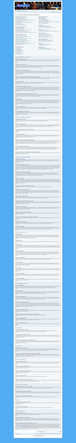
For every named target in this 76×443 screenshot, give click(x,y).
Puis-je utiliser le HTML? (18, 48)
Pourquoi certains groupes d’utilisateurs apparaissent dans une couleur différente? (48, 21)
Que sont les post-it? (18, 52)
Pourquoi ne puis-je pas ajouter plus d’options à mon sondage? (23, 38)
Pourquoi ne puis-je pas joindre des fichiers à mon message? (23, 40)
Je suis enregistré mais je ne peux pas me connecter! (22, 21)
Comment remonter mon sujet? (19, 44)
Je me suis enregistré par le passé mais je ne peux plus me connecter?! (24, 22)
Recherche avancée (58, 8)
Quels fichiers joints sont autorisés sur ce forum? (44, 44)
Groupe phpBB (43, 413)
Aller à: (37, 431)
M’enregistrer (55, 12)
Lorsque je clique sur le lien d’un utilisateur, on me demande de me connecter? (25, 32)
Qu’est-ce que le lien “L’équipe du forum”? (43, 23)
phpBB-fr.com (40, 436)
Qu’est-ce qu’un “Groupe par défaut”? (43, 22)
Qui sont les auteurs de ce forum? (42, 47)
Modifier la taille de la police (60, 10)
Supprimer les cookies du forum (44, 433)
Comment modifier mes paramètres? (19, 27)
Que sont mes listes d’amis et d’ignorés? (43, 30)
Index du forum (18, 433)
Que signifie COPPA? (18, 23)
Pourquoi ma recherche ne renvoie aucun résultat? (44, 34)
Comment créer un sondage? (19, 37)
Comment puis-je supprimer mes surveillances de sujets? (45, 41)
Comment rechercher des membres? (43, 36)
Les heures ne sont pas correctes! (19, 28)
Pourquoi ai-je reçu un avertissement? (20, 41)
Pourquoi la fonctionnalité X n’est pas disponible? (44, 48)
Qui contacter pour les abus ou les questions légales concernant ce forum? (47, 49)
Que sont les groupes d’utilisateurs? (42, 19)
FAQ (51, 12)
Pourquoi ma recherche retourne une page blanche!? (45, 35)
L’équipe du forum (37, 433)
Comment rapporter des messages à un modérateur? (22, 42)
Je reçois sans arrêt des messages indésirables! (44, 26)
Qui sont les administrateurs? (42, 17)
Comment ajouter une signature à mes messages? (21, 36)
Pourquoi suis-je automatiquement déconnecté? (21, 19)
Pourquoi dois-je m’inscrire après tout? (20, 18)
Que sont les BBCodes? (18, 47)
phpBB (34, 435)
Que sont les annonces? (18, 51)
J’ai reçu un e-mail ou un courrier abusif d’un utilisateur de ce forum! (46, 27)
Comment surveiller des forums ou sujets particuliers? (45, 40)
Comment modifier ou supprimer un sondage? (21, 39)
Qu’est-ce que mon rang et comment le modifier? (21, 31)
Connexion (59, 12)
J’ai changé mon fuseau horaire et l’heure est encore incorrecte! (23, 29)
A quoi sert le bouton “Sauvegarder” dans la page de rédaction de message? (24, 43)
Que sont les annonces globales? (19, 50)
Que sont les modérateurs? (41, 18)
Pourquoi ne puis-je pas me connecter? (20, 17)
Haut (16, 62)
